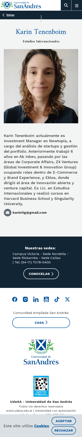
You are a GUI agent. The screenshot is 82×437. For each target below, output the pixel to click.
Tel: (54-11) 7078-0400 (32, 262)
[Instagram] (25, 299)
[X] (67, 299)
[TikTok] (57, 299)
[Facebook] (14, 299)
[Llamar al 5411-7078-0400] (41, 386)
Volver (10, 15)
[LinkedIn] (35, 299)
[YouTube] (46, 299)
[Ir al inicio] (21, 5)
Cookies (41, 426)
